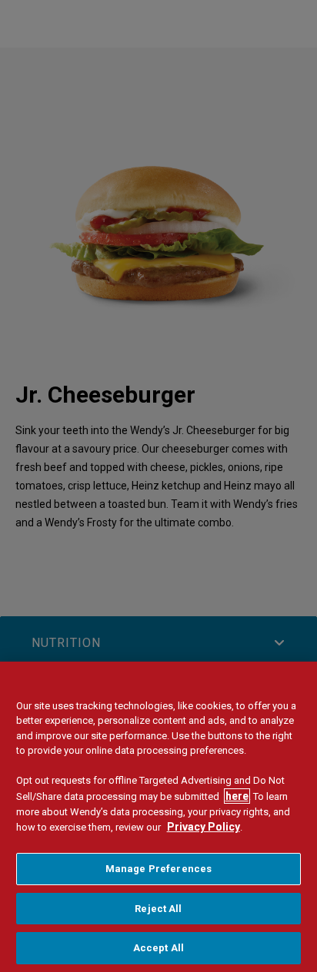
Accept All (158, 948)
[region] (158, 817)
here (237, 796)
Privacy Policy (203, 827)
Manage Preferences (158, 868)
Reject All (158, 908)
